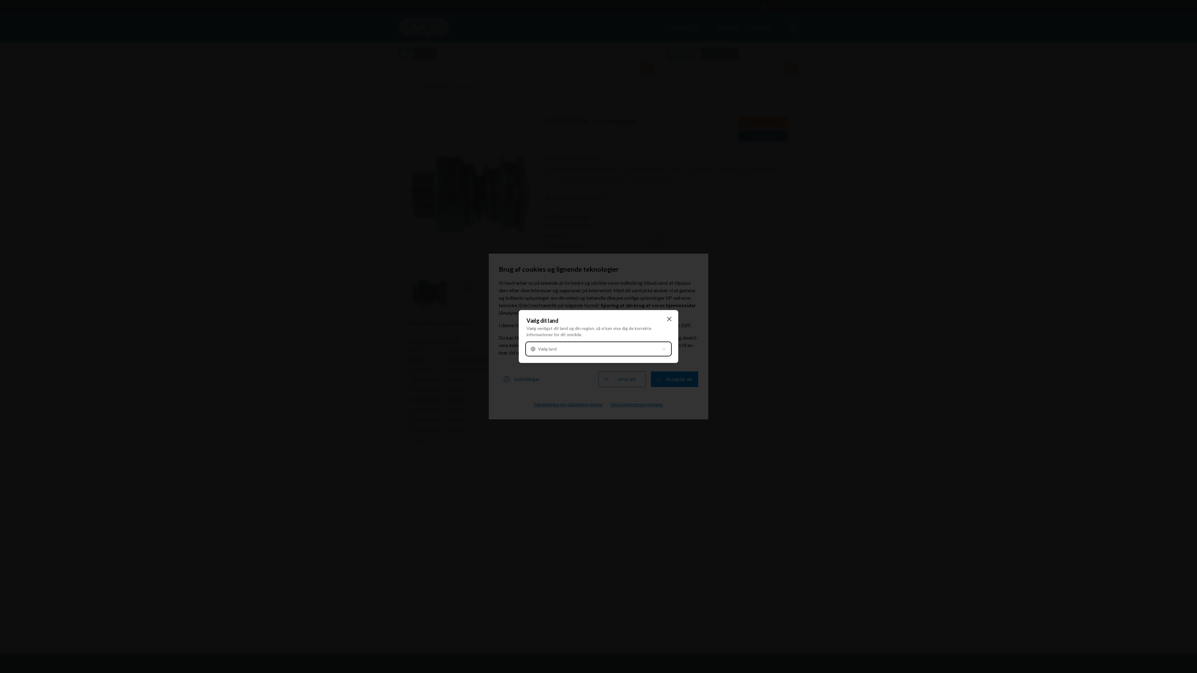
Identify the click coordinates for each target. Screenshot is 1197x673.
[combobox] (598, 349)
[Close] (669, 319)
